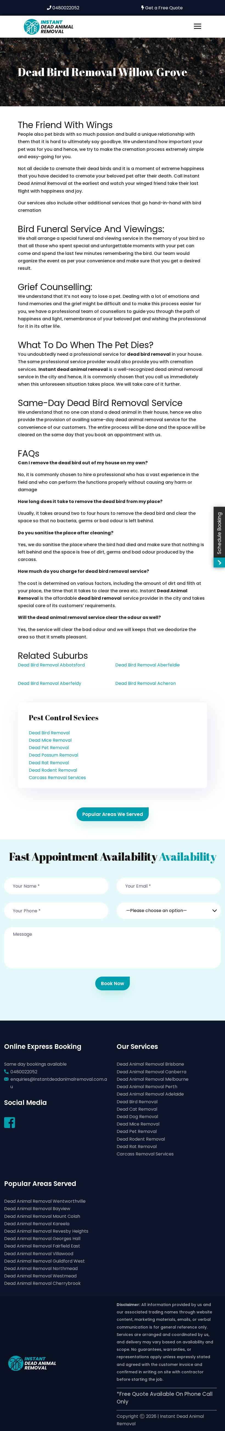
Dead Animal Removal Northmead (41, 1268)
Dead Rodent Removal (53, 770)
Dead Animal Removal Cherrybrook (42, 1283)
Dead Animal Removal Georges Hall (42, 1238)
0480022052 (65, 8)
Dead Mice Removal (50, 740)
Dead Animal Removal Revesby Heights (46, 1231)
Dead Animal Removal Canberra (151, 1072)
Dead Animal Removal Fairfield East (42, 1246)
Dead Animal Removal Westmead (40, 1276)
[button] (169, 907)
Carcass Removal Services (57, 777)
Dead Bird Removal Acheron (145, 683)
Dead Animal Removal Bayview (37, 1208)
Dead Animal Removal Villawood (38, 1254)
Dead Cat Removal (137, 1109)
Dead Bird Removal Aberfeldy (49, 683)
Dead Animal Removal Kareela (36, 1224)
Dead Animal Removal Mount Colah (42, 1216)
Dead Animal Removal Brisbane (150, 1064)
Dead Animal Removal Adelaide (150, 1094)
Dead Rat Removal (49, 763)
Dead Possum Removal (53, 755)
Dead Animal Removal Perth (147, 1086)
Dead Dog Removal (137, 1116)
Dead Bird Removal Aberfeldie (147, 665)
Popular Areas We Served (112, 814)
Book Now (112, 983)
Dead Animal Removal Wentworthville (45, 1201)
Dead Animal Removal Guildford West (44, 1261)
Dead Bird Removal (49, 733)
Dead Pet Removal (49, 747)
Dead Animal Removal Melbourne (153, 1079)
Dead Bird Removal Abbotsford (51, 665)
